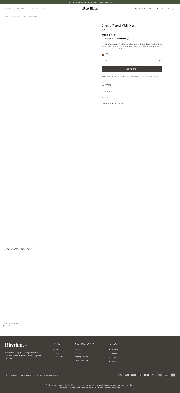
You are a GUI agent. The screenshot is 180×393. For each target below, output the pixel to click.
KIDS (46, 8)
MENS (9, 8)
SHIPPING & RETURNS (112, 103)
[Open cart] (173, 9)
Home (7, 16)
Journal (56, 349)
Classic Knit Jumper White (11, 323)
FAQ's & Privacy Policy (82, 360)
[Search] (157, 9)
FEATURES (107, 91)
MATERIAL (106, 85)
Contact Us (78, 349)
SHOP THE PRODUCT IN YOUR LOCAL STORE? (145, 76)
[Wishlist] (168, 8)
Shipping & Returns (81, 356)
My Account (79, 353)
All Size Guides (58, 356)
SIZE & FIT (107, 97)
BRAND (35, 8)
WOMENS (21, 8)
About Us (57, 353)
